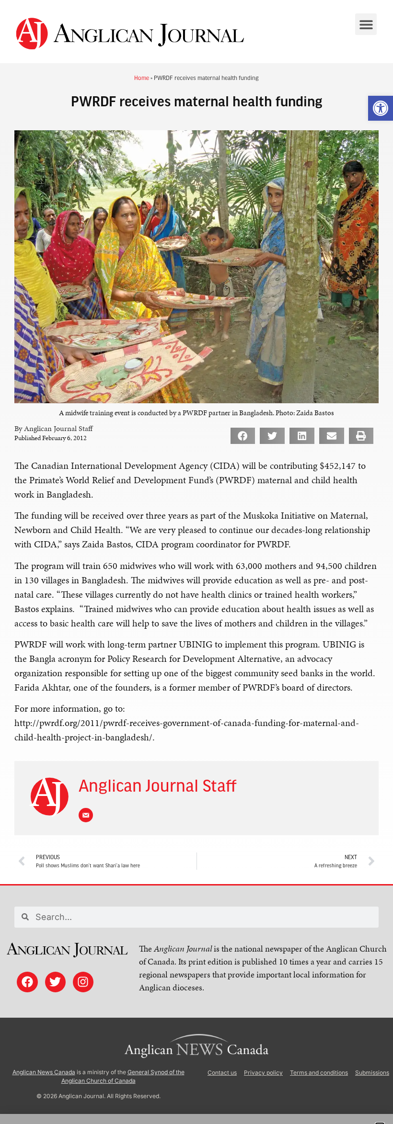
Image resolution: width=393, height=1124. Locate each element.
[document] (196, 562)
